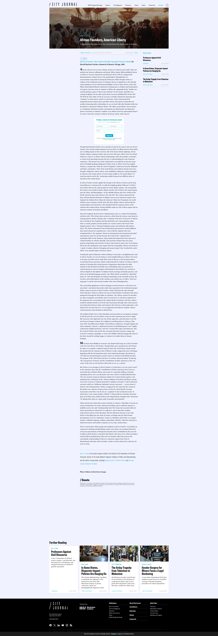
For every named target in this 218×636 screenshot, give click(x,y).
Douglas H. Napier (146, 564)
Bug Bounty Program (156, 615)
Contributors (133, 607)
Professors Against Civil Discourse (152, 58)
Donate (160, 5)
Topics (136, 5)
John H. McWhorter (117, 564)
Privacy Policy (119, 138)
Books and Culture (114, 613)
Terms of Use (154, 613)
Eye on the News (87, 591)
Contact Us (133, 619)
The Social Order (96, 53)
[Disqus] (109, 513)
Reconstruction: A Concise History (115, 460)
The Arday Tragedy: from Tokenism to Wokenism (155, 80)
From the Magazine (114, 609)
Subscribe (152, 5)
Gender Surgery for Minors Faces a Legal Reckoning (153, 570)
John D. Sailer (54, 548)
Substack (54, 591)
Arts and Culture (106, 53)
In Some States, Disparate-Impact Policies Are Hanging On (155, 69)
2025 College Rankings (95, 5)
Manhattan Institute (156, 609)
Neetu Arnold (84, 564)
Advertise (153, 606)
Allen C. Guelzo (85, 35)
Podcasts (128, 5)
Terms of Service (108, 139)
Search (108, 5)
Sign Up (109, 135)
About (144, 5)
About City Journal (135, 603)
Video (110, 615)
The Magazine (117, 5)
